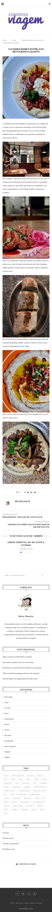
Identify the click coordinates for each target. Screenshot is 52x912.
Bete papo (8, 697)
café (20, 779)
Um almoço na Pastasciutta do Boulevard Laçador (22, 667)
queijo (6, 802)
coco (34, 783)
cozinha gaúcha (9, 791)
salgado (7, 806)
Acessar (6, 832)
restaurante (9, 741)
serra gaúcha (17, 806)
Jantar (6, 724)
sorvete (40, 806)
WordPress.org (9, 849)
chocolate (25, 783)
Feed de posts (8, 838)
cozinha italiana (24, 791)
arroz (6, 775)
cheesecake (8, 783)
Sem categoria (10, 746)
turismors (24, 809)
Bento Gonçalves (17, 775)
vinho (42, 809)
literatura (16, 798)
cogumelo (43, 783)
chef (16, 783)
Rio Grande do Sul (39, 802)
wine (5, 813)
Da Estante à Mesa (40, 791)
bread (13, 779)
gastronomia (21, 794)
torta (6, 809)
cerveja (44, 779)
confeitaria (16, 787)
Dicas (6, 713)
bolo (5, 779)
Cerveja (7, 708)
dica (5, 794)
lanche (6, 798)
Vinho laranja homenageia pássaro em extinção (21, 673)
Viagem (7, 751)
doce (12, 794)
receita (14, 802)
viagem (34, 809)
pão (44, 798)
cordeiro (27, 787)
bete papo (30, 775)
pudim (37, 798)
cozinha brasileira (40, 787)
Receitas (7, 735)
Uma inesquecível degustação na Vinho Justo (20, 678)
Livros (6, 730)
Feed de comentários (11, 843)
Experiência (9, 719)
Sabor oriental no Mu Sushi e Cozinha (17, 657)
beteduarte (22, 501)
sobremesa (29, 806)
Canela (27, 779)
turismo (14, 809)
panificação (28, 798)
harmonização (35, 794)
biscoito (40, 775)
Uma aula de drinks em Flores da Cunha (18, 662)
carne (36, 779)
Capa (14, 40)
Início (5, 40)
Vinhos (7, 757)
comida (6, 787)
